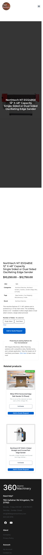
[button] (38, 6)
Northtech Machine (20, 287)
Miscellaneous (19, 297)
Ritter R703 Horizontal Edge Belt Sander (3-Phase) (20, 395)
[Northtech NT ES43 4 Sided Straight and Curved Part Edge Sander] (20, 434)
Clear (4, 325)
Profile (25, 297)
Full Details (21, 406)
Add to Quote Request (14, 331)
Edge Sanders (19, 295)
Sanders (22, 289)
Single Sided (8, 321)
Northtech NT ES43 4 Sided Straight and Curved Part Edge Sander (20, 450)
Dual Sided (19, 321)
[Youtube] (11, 522)
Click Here (23, 353)
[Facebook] (5, 522)
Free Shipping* (28, 295)
